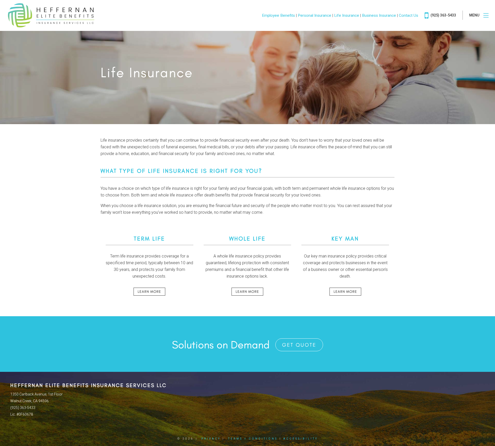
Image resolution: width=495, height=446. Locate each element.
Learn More (149, 291)
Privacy (211, 438)
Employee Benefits (278, 15)
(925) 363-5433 (443, 15)
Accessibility (300, 438)
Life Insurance (346, 15)
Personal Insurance (314, 15)
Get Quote (299, 345)
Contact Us (408, 15)
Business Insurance (379, 15)
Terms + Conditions (253, 438)
